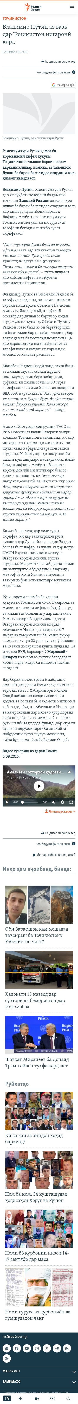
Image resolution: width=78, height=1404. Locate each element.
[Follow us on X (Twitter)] (47, 1348)
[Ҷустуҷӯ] (68, 1398)
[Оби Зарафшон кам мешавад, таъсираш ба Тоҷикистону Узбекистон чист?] (39, 905)
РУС (52, 1398)
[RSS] (67, 1348)
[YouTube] (36, 1398)
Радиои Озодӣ (30, 778)
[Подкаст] (7, 1358)
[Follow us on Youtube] (27, 1348)
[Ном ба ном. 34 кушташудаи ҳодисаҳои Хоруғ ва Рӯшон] (39, 1170)
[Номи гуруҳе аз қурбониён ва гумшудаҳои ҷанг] (39, 1287)
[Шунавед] (20, 1398)
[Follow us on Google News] (7, 1348)
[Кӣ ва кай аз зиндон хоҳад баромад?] (39, 1111)
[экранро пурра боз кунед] (71, 802)
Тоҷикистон (14, 19)
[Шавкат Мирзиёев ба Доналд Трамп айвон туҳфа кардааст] (39, 1035)
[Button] (58, 62)
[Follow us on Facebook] (17, 1348)
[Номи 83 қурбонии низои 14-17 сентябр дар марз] (39, 1229)
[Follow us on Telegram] (57, 1348)
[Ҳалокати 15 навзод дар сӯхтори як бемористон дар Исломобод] (39, 970)
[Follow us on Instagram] (37, 1348)
